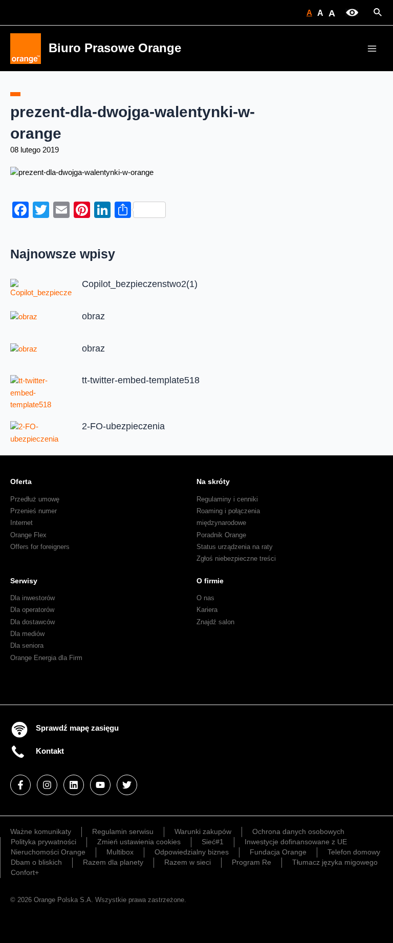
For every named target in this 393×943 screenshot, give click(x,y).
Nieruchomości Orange (48, 852)
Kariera (206, 609)
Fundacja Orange (278, 852)
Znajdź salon (215, 622)
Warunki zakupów (202, 831)
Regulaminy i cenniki (227, 499)
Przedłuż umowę (34, 499)
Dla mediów (27, 634)
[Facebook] (20, 785)
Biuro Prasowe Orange (115, 48)
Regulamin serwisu (123, 831)
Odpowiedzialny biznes (192, 852)
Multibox (120, 852)
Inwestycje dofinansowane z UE (296, 842)
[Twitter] (127, 785)
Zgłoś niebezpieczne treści (236, 558)
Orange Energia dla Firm (46, 658)
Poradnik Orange (221, 535)
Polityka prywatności (43, 842)
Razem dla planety (113, 862)
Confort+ (25, 872)
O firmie (210, 581)
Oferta (21, 481)
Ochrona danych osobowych (298, 831)
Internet (21, 523)
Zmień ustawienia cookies (139, 842)
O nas (205, 598)
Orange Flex (28, 535)
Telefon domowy (354, 852)
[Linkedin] (73, 785)
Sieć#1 (213, 842)
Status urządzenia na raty (234, 547)
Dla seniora (26, 645)
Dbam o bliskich (36, 862)
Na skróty (213, 481)
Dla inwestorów (32, 598)
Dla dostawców (32, 622)
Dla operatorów (32, 609)
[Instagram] (47, 785)
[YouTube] (100, 785)
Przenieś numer (33, 511)
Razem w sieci (187, 862)
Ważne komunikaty (40, 831)
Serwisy (23, 581)
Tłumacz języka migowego (335, 862)
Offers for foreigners (40, 547)
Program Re (251, 862)
